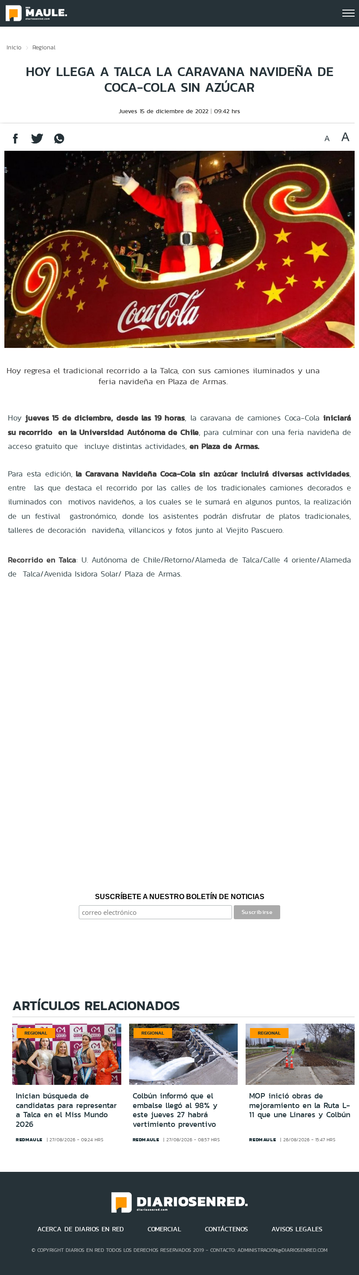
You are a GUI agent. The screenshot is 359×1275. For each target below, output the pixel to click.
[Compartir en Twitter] (37, 143)
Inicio (14, 47)
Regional (44, 47)
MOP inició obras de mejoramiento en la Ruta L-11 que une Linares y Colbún (299, 1105)
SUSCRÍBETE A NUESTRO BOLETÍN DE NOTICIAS (179, 896)
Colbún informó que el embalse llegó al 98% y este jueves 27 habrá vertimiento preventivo (175, 1110)
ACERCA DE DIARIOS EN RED (80, 1229)
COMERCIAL (164, 1229)
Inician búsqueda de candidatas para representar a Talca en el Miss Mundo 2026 (66, 1110)
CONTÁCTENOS (226, 1229)
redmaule (29, 1139)
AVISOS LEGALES (296, 1229)
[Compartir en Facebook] (15, 143)
